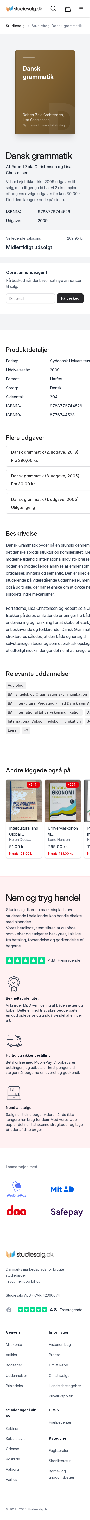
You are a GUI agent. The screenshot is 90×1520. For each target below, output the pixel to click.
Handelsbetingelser (65, 1386)
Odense (12, 1449)
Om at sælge (59, 1375)
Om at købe (58, 1365)
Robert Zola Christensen (34, 166)
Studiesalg (15, 26)
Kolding (12, 1428)
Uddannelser (16, 1375)
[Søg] (54, 8)
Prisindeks (14, 1386)
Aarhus (11, 1479)
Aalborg (12, 1469)
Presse (54, 1355)
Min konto (14, 1344)
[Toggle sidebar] (81, 9)
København (15, 1438)
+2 (26, 730)
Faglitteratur (58, 1450)
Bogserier (14, 1365)
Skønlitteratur (60, 1461)
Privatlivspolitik (61, 1396)
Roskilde (13, 1459)
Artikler (12, 1355)
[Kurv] (68, 8)
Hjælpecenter (60, 1422)
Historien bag (60, 1344)
